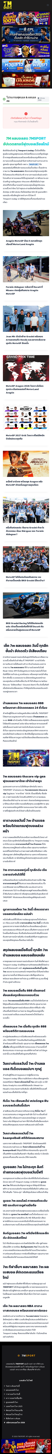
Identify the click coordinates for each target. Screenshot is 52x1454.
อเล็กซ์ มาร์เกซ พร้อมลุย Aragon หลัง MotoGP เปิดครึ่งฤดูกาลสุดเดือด (24, 483)
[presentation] (26, 223)
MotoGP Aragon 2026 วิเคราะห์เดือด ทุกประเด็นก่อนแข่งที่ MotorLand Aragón (24, 389)
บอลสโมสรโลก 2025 (14, 1406)
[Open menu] (47, 5)
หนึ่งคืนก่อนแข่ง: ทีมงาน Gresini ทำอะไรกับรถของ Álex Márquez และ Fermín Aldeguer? (25, 531)
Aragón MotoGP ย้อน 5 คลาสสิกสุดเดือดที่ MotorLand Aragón (24, 242)
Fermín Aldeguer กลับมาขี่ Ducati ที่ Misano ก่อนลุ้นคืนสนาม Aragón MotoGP (24, 290)
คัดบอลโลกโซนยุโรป (14, 1414)
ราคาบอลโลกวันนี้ (13, 1394)
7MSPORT (34, 164)
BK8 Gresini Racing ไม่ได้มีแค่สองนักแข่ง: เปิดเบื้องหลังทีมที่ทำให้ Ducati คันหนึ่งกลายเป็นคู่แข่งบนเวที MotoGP (25, 627)
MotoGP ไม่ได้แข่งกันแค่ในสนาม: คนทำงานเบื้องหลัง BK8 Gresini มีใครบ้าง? (25, 578)
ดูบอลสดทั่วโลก (12, 1402)
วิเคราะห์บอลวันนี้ (13, 1386)
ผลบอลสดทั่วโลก (12, 1390)
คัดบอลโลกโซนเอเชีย (14, 1410)
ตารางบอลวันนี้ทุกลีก (14, 1398)
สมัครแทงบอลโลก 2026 (15, 1422)
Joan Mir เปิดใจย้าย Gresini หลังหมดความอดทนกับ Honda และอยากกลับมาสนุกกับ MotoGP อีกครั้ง (25, 340)
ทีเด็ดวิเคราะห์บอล (13, 1418)
